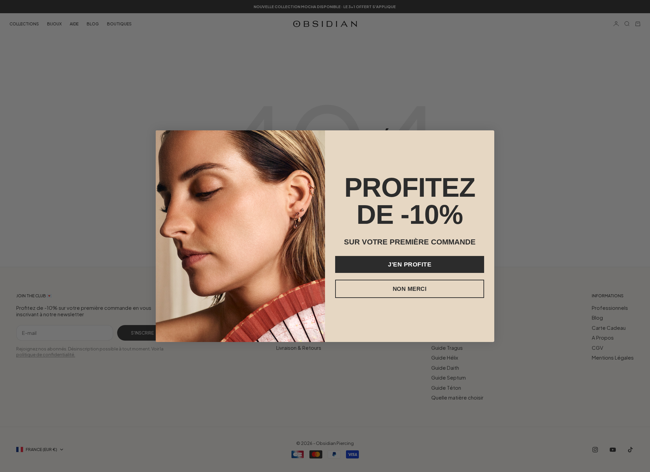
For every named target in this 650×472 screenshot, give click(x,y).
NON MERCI (410, 289)
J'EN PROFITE (409, 264)
